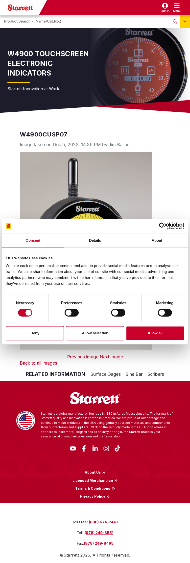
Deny (34, 333)
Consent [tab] (32, 240)
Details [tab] (95, 240)
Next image (111, 356)
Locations (93, 504)
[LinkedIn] (95, 448)
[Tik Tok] (117, 448)
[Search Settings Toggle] (185, 21)
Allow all (155, 333)
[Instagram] (106, 448)
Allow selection (95, 333)
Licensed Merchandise (92, 480)
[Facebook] (84, 448)
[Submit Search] (175, 21)
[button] (177, 7)
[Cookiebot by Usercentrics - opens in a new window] (162, 226)
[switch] (72, 313)
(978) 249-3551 (99, 532)
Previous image (83, 356)
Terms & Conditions (92, 488)
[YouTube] (72, 448)
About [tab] (157, 240)
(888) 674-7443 (103, 522)
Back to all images (38, 363)
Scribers (155, 374)
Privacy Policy (92, 496)
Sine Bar (134, 374)
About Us (93, 472)
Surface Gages (106, 374)
